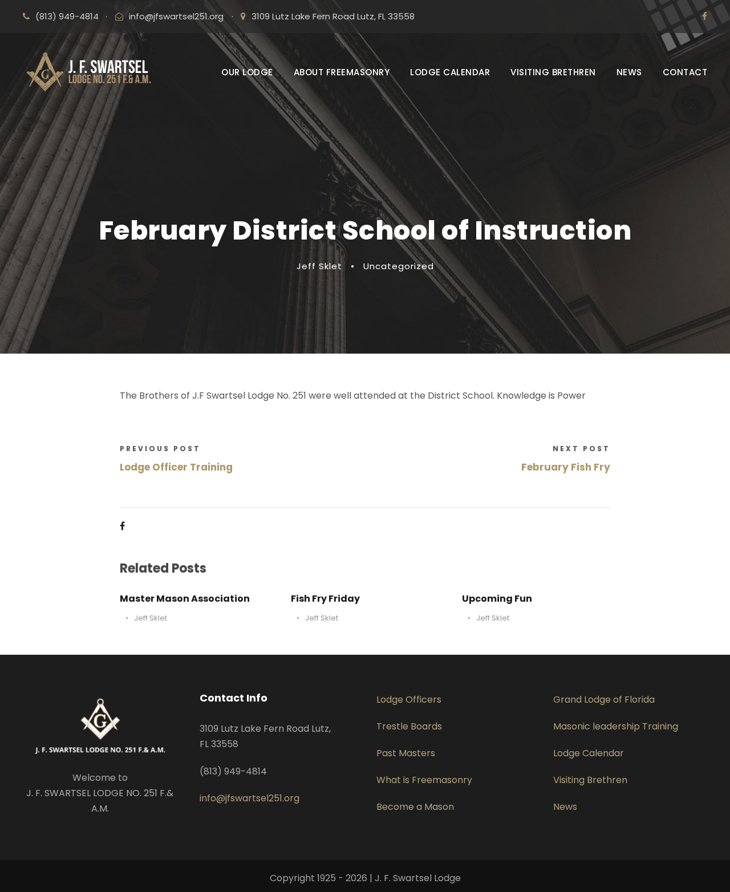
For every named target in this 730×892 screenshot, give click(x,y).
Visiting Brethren (590, 779)
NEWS (629, 72)
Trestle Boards (409, 726)
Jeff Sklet (319, 266)
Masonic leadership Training (615, 726)
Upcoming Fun (497, 598)
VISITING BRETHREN (553, 72)
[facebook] (704, 16)
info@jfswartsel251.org (176, 16)
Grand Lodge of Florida (604, 699)
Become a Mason (415, 806)
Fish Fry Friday (325, 598)
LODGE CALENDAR (450, 72)
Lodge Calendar (588, 753)
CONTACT (685, 72)
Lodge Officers (408, 699)
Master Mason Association (185, 598)
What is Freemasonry (424, 779)
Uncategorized (398, 266)
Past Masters (405, 753)
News (565, 806)
